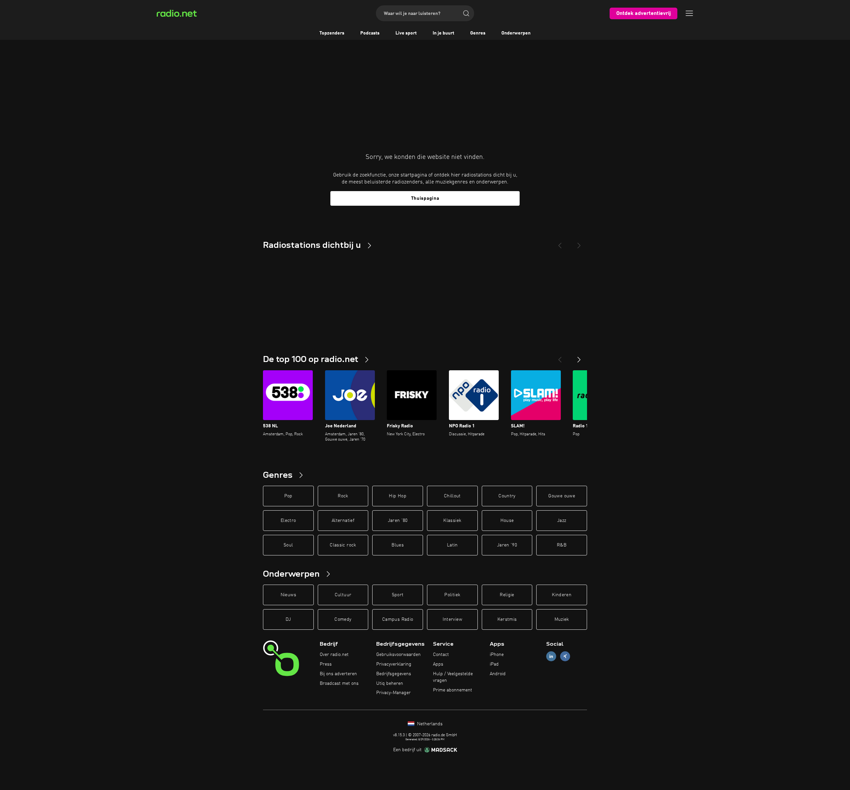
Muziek (561, 619)
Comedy (342, 619)
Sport (398, 595)
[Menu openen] (689, 13)
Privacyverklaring (393, 664)
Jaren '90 (507, 545)
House (507, 520)
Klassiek (452, 520)
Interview (452, 619)
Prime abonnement (452, 690)
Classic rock (343, 545)
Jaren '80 (398, 520)
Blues (397, 545)
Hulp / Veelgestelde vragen (453, 677)
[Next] (579, 243)
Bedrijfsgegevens (393, 674)
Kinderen (561, 595)
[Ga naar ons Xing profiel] (565, 656)
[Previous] (560, 243)
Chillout (452, 496)
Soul (288, 545)
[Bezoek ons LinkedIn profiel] (551, 656)
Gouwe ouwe (561, 496)
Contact (441, 654)
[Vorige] (560, 357)
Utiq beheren (389, 683)
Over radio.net (334, 654)
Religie (507, 595)
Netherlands (429, 724)
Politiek (452, 595)
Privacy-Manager (393, 692)
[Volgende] (579, 357)
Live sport (406, 33)
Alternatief (343, 520)
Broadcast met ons (339, 683)
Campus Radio (397, 619)
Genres (477, 33)
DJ (288, 619)
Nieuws (288, 595)
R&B (561, 545)
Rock (343, 496)
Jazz (561, 520)
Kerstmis (507, 619)
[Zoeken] (466, 13)
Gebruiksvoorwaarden (398, 654)
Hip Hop (397, 496)
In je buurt (443, 33)
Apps (438, 664)
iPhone (497, 654)
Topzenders (331, 33)
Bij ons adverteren (338, 674)
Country (506, 496)
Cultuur (343, 595)
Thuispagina (425, 198)
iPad (494, 664)
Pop (288, 496)
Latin (452, 545)
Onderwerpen (516, 33)
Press (326, 664)
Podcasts (370, 33)
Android (498, 674)
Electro (288, 520)
